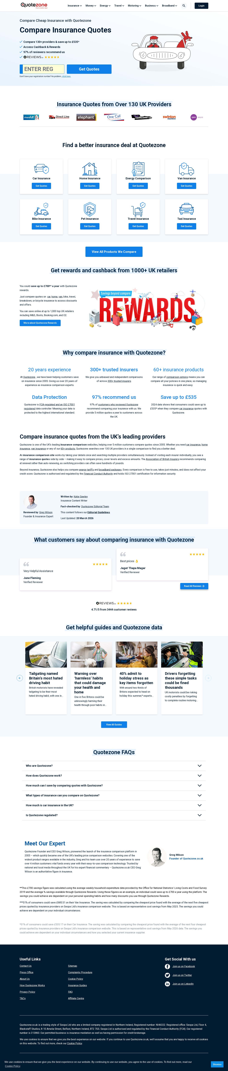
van (60, 296)
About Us (25, 978)
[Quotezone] (34, 6)
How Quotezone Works (32, 985)
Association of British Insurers (162, 459)
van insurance (38, 448)
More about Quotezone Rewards (40, 323)
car (48, 296)
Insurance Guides (77, 985)
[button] (20, 678)
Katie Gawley (81, 496)
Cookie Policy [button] (12, 1066)
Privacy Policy (27, 991)
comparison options (177, 377)
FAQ (70, 991)
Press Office (26, 972)
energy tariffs (86, 469)
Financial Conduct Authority (98, 473)
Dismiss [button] (217, 1064)
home (54, 296)
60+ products (68, 448)
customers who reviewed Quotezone (118, 404)
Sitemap (72, 965)
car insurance (186, 408)
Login (201, 5)
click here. (66, 76)
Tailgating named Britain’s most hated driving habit (46, 678)
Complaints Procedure (80, 972)
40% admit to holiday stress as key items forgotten (136, 678)
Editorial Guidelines (98, 512)
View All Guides (114, 724)
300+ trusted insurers (119, 381)
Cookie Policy (75, 978)
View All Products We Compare (114, 252)
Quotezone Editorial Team (95, 506)
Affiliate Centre (76, 998)
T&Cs (23, 998)
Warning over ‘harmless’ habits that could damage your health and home (90, 682)
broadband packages (110, 469)
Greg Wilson (45, 512)
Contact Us (25, 965)
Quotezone (29, 377)
